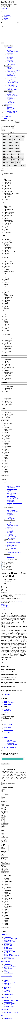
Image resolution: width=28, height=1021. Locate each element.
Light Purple (8, 446)
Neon (6, 281)
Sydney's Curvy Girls (12, 537)
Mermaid (7, 389)
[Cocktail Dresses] (7, 794)
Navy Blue (8, 441)
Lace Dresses (8, 210)
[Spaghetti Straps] (5, 869)
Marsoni (9, 515)
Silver (6, 471)
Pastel (6, 284)
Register (6, 18)
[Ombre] (3, 822)
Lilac (6, 444)
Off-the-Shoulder (9, 367)
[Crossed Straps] (5, 812)
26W (21, 157)
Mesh (6, 322)
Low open (7, 266)
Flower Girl (8, 188)
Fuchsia (7, 452)
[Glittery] (3, 818)
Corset (6, 244)
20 (12, 145)
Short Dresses (8, 224)
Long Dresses (8, 215)
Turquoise (7, 435)
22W (6, 157)
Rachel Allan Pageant (12, 546)
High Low (7, 245)
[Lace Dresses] (5, 801)
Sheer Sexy (8, 223)
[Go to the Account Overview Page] (1, 11)
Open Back (8, 248)
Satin (6, 325)
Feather (7, 298)
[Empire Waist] (4, 854)
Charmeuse (8, 315)
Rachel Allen (10, 535)
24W (13, 157)
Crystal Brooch (9, 295)
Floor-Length (8, 345)
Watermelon (8, 454)
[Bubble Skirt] (5, 804)
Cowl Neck (8, 359)
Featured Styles (10, 557)
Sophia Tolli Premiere (12, 505)
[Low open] (5, 815)
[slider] (24, 759)
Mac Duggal (10, 534)
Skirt (6, 226)
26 (12, 148)
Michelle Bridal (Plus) (12, 498)
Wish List (6, 13)
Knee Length (8, 346)
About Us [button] (6, 737)
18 (6, 145)
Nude (6, 463)
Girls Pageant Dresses (10, 190)
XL (17, 165)
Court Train (8, 343)
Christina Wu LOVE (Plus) (13, 486)
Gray (6, 469)
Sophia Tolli (10, 504)
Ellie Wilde (9, 528)
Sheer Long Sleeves (10, 402)
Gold (6, 465)
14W (18, 151)
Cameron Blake (11, 510)
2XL (23, 165)
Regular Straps (9, 414)
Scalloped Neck (9, 372)
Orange (7, 458)
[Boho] (5, 798)
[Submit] (18, 22)
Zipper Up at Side (9, 271)
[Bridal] (7, 790)
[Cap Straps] (5, 866)
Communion (8, 185)
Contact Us (7, 694)
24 (6, 148)
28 (18, 148)
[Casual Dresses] (7, 793)
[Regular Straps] (5, 868)
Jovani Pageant (10, 544)
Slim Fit (7, 391)
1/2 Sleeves (8, 398)
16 (18, 142)
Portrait (7, 370)
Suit (6, 228)
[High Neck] (4, 848)
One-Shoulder (8, 369)
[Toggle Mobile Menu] (1, 720)
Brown (7, 466)
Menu (2, 43)
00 (12, 137)
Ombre (7, 282)
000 (6, 137)
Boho (6, 207)
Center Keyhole (9, 242)
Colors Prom (10, 527)
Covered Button (9, 261)
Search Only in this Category (9, 125)
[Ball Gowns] (5, 797)
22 (18, 145)
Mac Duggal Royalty (12, 545)
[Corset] (5, 808)
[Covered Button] (5, 811)
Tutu (6, 231)
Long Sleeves (8, 401)
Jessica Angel (10, 530)
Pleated (7, 250)
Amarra (9, 524)
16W (6, 154)
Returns (6, 696)
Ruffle (6, 305)
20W (21, 154)
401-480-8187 (4, 8)
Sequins (7, 308)
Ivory (6, 461)
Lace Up (7, 265)
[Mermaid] (4, 855)
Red (6, 457)
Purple (7, 443)
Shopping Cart (7, 16)
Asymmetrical (8, 340)
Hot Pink (7, 451)
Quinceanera (8, 196)
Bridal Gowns (7, 727)
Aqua (6, 433)
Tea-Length (8, 351)
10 (21, 140)
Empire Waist (8, 388)
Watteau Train (8, 352)
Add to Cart (3, 592)
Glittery (7, 278)
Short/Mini (8, 348)
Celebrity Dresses (9, 241)
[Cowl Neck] (4, 846)
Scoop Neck (8, 373)
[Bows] (4, 827)
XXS (6, 163)
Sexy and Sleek (9, 221)
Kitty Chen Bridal (11, 493)
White (6, 472)
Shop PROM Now (8, 724)
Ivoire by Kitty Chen (12, 489)
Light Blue (8, 437)
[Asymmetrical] (4, 840)
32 (12, 151)
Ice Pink (7, 447)
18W (13, 154)
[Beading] (4, 826)
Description (6, 609)
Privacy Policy (7, 704)
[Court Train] (4, 843)
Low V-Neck (8, 366)
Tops (6, 229)
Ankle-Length (8, 338)
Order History (7, 710)
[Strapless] (5, 870)
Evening (7, 187)
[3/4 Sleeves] (5, 861)
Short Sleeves (8, 404)
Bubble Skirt (8, 239)
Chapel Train (8, 342)
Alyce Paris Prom (11, 523)
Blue (6, 440)
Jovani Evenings (11, 514)
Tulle (6, 332)
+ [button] (4, 541)
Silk (6, 329)
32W (21, 160)
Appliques (7, 291)
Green (6, 430)
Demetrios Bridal (11, 487)
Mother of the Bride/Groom (12, 193)
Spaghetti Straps (9, 415)
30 (6, 151)
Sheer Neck (8, 375)
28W (6, 160)
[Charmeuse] (3, 832)
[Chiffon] (3, 833)
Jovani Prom (10, 531)
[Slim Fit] (4, 856)
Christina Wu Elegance (12, 511)
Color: (2, 589)
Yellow (7, 426)
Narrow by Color (7, 423)
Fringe (6, 302)
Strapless (7, 376)
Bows (6, 294)
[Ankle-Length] (4, 839)
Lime (6, 432)
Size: (2, 586)
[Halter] (4, 847)
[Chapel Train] (4, 841)
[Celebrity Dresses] (5, 805)
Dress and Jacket (9, 209)
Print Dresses (8, 220)
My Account (7, 15)
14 (12, 142)
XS (13, 163)
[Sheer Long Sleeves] (5, 863)
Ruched (7, 253)
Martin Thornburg (11, 497)
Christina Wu (10, 484)
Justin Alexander (11, 491)
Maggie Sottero (11, 496)
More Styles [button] (4, 1015)
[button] (8, 46)
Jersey (6, 319)
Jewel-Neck (8, 364)
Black (6, 468)
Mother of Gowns (8, 730)
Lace (6, 303)
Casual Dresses (9, 182)
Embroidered (8, 297)
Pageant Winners (8, 732)
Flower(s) (7, 300)
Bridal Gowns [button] (4, 934)
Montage (9, 517)
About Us (6, 701)
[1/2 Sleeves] (5, 859)
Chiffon (7, 316)
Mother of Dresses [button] (5, 961)
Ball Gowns (8, 206)
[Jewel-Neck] (4, 850)
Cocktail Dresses (9, 183)
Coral (6, 460)
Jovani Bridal (10, 490)
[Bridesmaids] (7, 792)
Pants (6, 218)
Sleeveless (7, 406)
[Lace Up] (5, 814)
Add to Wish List (5, 602)
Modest (7, 217)
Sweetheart (8, 378)
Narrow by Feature (8, 173)
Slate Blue (7, 438)
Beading (7, 292)
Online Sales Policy (5, 605)
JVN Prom (9, 532)
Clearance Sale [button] (4, 1009)
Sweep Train (8, 349)
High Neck (8, 362)
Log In (5, 19)
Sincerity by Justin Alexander (14, 503)
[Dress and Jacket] (5, 800)
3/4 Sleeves (8, 399)
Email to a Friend (5, 607)
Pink (6, 449)
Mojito (7, 427)
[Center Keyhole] (5, 807)
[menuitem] (15, 13)
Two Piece (7, 232)
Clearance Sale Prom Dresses (14, 552)
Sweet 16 (7, 199)
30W (13, 160)
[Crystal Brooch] (4, 829)
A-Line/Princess (9, 386)
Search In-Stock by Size (9, 132)
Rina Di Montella (11, 518)
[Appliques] (4, 825)
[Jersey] (3, 836)
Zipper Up (7, 269)
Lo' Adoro (9, 494)
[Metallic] (3, 819)
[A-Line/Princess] (4, 853)
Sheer (6, 268)
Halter (6, 361)
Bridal (6, 179)
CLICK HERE (19, 601)
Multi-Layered (8, 247)
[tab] (15, 493)
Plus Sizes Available (10, 252)
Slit (6, 255)
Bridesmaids (8, 180)
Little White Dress (9, 214)
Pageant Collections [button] (6, 997)
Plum (6, 455)
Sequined (7, 327)
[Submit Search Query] (18, 750)
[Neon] (3, 821)
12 (6, 142)
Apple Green (8, 429)
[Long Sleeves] (5, 862)
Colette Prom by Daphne (13, 525)
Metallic (7, 279)
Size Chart (3, 604)
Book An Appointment (10, 747)
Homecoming (8, 191)
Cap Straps (8, 412)
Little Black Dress (9, 212)
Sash (6, 306)
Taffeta (7, 330)
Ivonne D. (9, 513)
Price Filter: (6, 126)
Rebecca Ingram (11, 501)
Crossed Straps (9, 263)
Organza (7, 324)
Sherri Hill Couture (11, 548)
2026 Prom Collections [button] (6, 976)
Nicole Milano (10, 500)
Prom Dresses (8, 194)
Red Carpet (8, 197)
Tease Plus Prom (11, 538)
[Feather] (3, 834)
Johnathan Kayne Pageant (13, 542)
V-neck (7, 380)
